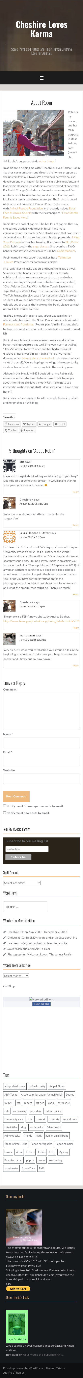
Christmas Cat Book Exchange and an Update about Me (42, 937)
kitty (52, 1152)
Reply (76, 491)
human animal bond (57, 1135)
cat (18, 1102)
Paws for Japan (13, 1160)
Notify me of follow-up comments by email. (34, 806)
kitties (42, 1152)
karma (8, 1152)
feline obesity (12, 1135)
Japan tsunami (64, 1143)
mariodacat (27, 635)
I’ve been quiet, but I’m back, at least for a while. (37, 943)
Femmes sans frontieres (18, 324)
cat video (35, 1111)
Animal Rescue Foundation (26, 208)
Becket (70, 1094)
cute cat (40, 1119)
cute (29, 1119)
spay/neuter (11, 1168)
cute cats (54, 1119)
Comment (10, 689)
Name (8, 734)
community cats (13, 1119)
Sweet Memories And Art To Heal (28, 948)
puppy (30, 1160)
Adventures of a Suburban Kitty (43, 1354)
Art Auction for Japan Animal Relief (41, 1094)
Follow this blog (41, 1004)
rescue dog (55, 1160)
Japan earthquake (41, 1143)
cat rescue (64, 1102)
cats (6, 1111)
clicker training (53, 1111)
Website (9, 770)
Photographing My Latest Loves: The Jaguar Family (39, 954)
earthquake (36, 1127)
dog (23, 1127)
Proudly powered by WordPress (23, 1368)
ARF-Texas (10, 1094)
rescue (41, 1160)
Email (7, 752)
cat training (19, 1111)
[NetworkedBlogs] (41, 999)
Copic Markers (66, 250)
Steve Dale (28, 1168)
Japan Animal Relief (15, 1143)
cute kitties (10, 1127)
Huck (39, 1135)
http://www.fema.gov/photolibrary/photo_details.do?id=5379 (41, 621)
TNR (41, 1168)
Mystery (63, 1152)
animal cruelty (37, 1086)
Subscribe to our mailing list (26, 841)
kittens (30, 1152)
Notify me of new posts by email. (28, 813)
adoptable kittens (14, 1086)
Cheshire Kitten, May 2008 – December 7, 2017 (37, 932)
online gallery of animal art (38, 358)
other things (47, 161)
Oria (58, 1368)
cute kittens (70, 1119)
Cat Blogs (9, 986)
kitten (19, 1152)
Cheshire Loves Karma (41, 29)
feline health (54, 1127)
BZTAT (8, 1102)
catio (51, 1102)
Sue (22, 461)
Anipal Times (57, 1086)
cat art (28, 1102)
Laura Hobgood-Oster (35, 533)
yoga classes (41, 246)
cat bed (39, 1102)
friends (28, 1135)
